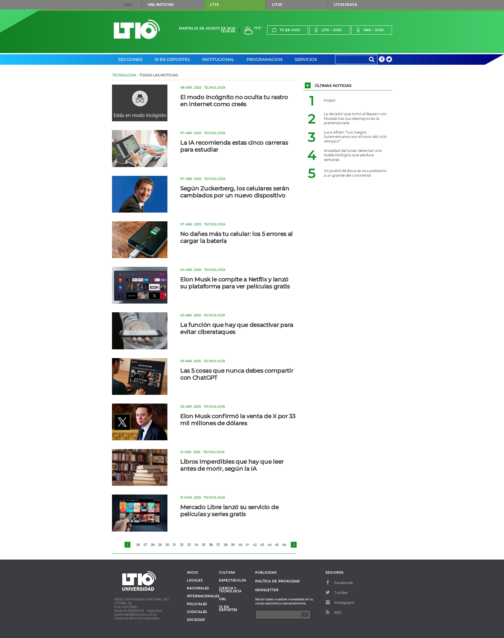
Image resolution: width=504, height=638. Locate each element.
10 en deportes (228, 608)
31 (174, 545)
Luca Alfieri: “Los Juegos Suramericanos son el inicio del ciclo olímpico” (355, 136)
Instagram (344, 602)
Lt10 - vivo (332, 30)
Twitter (341, 592)
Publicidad (266, 572)
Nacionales (198, 588)
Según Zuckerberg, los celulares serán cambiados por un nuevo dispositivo (234, 192)
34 (196, 545)
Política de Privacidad (277, 581)
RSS (338, 612)
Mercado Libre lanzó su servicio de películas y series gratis (229, 511)
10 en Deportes (172, 59)
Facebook (343, 582)
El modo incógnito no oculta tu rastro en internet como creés (234, 101)
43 (262, 545)
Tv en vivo (290, 30)
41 (247, 545)
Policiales (197, 604)
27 (145, 545)
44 (269, 545)
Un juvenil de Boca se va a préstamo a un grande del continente (355, 173)
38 (226, 545)
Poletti (329, 100)
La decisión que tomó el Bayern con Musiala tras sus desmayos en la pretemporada (355, 118)
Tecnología (124, 75)
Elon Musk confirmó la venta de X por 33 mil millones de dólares (237, 420)
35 (203, 545)
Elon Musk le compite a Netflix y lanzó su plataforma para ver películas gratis (235, 283)
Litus (277, 4)
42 (255, 545)
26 (138, 545)
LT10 (214, 4)
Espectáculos (232, 580)
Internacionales (201, 596)
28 (153, 545)
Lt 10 (137, 29)
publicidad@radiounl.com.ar (135, 614)
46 (284, 545)
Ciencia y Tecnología (230, 590)
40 (240, 545)
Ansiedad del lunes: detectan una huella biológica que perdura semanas (353, 155)
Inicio (192, 572)
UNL (128, 4)
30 (167, 545)
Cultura (227, 572)
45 (277, 545)
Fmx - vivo (374, 30)
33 (189, 545)
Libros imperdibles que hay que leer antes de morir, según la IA (232, 465)
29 (160, 545)
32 (181, 545)
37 (218, 545)
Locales (195, 580)
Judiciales (197, 612)
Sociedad (196, 619)
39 (233, 545)
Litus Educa (345, 4)
